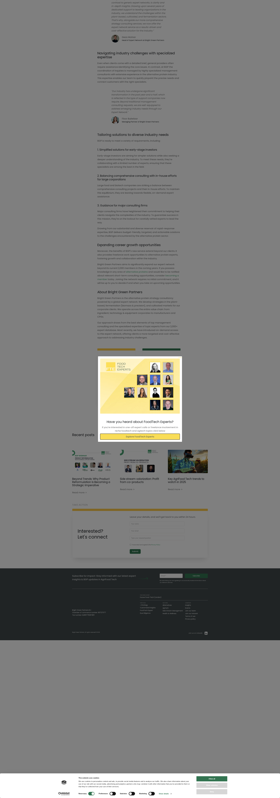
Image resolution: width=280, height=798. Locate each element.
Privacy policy (190, 619)
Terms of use (190, 616)
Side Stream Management (173, 611)
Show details (164, 794)
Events (187, 608)
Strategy (144, 605)
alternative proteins (137, 271)
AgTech (166, 608)
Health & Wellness (169, 613)
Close (179, 357)
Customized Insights (148, 608)
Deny (212, 792)
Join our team (190, 611)
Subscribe (196, 576)
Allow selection (212, 785)
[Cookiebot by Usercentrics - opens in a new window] (64, 793)
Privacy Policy (155, 545)
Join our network (191, 613)
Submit (135, 551)
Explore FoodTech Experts (140, 436)
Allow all (212, 779)
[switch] (113, 793)
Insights (188, 605)
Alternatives (167, 605)
